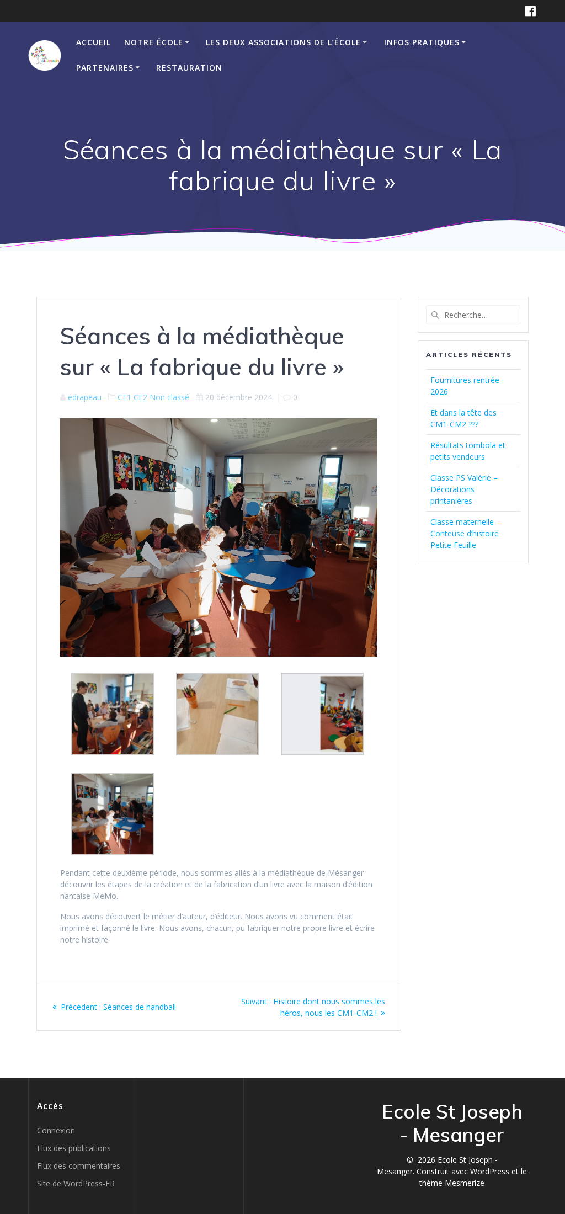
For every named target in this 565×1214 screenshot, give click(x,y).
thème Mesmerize (451, 1183)
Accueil (93, 42)
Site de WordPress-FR (76, 1183)
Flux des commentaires (78, 1165)
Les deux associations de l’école (283, 42)
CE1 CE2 (132, 397)
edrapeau (85, 397)
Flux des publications (74, 1148)
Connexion (56, 1130)
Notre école (153, 42)
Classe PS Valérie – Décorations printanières (464, 489)
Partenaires (105, 67)
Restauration (189, 67)
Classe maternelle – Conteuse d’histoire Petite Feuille (465, 533)
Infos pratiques (422, 42)
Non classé (169, 397)
